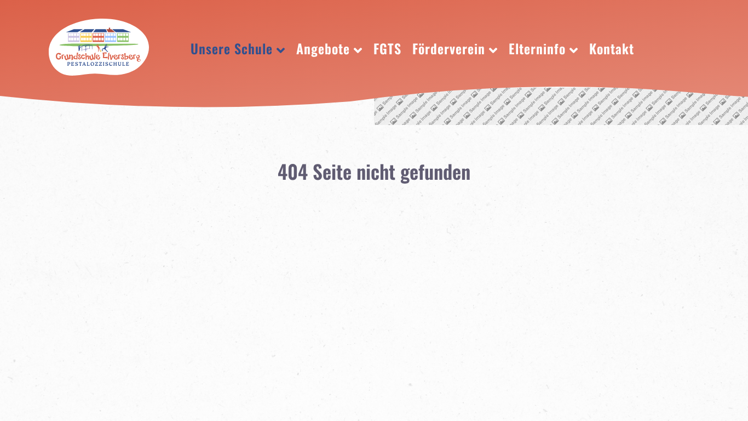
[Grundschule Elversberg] (99, 44)
